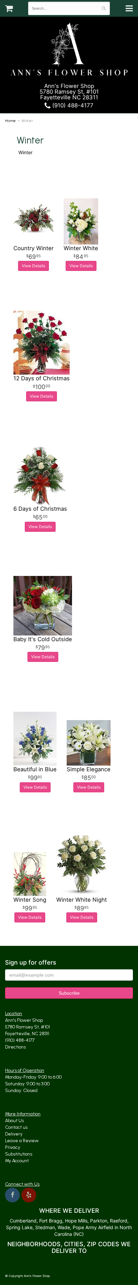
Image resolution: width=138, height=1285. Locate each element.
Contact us (16, 1127)
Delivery (13, 1134)
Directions (15, 1047)
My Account (17, 1161)
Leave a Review (22, 1141)
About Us (14, 1120)
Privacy (12, 1147)
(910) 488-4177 (72, 105)
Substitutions (18, 1154)
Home (10, 120)
